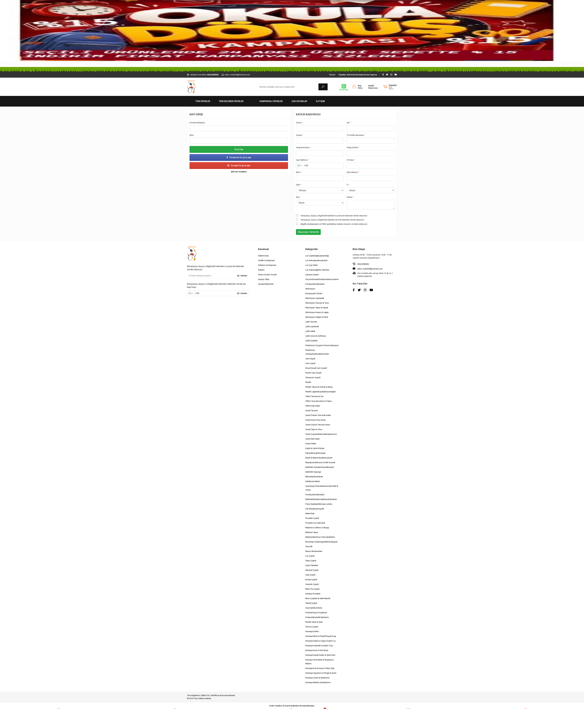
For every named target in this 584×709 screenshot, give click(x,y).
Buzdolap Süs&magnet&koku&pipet (321, 542)
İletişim (332, 75)
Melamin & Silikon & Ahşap (317, 527)
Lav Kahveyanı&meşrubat (316, 260)
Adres (350, 197)
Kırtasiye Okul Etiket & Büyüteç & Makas (319, 662)
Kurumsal (263, 249)
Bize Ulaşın (359, 249)
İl (348, 185)
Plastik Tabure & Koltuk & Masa (319, 387)
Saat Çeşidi (310, 575)
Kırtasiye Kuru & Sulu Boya (316, 650)
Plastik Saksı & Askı (314, 622)
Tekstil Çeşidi (311, 603)
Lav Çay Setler (311, 265)
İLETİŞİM (320, 101)
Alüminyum (310, 289)
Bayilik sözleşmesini (309, 224)
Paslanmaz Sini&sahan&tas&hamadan (317, 352)
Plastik (308, 382)
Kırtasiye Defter (312, 631)
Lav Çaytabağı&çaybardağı (317, 256)
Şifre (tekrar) (353, 172)
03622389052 (363, 264)
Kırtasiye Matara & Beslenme (317, 682)
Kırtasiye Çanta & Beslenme (317, 678)
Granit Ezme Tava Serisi (315, 420)
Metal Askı (310, 513)
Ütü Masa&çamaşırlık (314, 509)
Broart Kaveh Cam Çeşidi (316, 368)
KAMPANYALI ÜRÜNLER (271, 101)
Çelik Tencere (311, 322)
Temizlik (309, 546)
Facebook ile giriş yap (240, 157)
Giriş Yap (238, 149)
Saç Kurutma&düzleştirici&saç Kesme (322, 279)
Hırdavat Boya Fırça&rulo (316, 612)
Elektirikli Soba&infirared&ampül (319, 467)
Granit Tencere (311, 410)
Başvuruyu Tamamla (308, 231)
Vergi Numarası (303, 147)
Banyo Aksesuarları (313, 551)
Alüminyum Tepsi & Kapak (316, 307)
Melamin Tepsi (311, 532)
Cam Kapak (310, 358)
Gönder (243, 275)
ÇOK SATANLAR (299, 101)
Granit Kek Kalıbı (312, 439)
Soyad (299, 135)
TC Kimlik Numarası (356, 135)
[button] (390, 87)
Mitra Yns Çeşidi (312, 589)
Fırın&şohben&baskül (314, 284)
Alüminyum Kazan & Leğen (317, 312)
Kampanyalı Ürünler (313, 293)
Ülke (298, 185)
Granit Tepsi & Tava (313, 429)
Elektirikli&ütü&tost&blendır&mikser (321, 499)
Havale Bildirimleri (266, 284)
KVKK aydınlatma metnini (332, 224)
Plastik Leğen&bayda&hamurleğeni (320, 392)
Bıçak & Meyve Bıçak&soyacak (318, 458)
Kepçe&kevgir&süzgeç (315, 453)
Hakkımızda (263, 256)
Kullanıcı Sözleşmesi (267, 265)
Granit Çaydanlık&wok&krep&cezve (321, 434)
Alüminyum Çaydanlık (314, 298)
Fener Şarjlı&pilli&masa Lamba (318, 504)
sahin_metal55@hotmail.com (370, 269)
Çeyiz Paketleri (311, 565)
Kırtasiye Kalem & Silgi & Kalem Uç (320, 641)
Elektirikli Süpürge (313, 472)
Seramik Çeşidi (312, 584)
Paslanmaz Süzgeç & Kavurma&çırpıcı (322, 345)
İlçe (298, 197)
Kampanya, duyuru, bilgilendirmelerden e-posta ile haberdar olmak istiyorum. (334, 216)
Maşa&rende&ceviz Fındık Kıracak (320, 462)
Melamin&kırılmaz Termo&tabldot (320, 537)
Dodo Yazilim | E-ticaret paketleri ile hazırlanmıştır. (292, 706)
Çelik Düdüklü (311, 341)
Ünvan (299, 122)
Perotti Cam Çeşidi (313, 373)
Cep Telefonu (302, 160)
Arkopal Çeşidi (311, 570)
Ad (349, 122)
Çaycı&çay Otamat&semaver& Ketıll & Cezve (321, 488)
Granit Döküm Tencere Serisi (317, 425)
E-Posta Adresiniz (197, 122)
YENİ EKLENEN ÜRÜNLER (231, 101)
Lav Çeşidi (310, 556)
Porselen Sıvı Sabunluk (315, 523)
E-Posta (351, 160)
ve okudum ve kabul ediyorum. (334, 224)
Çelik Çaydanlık (312, 326)
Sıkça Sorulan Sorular (267, 274)
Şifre (191, 135)
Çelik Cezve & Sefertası (315, 336)
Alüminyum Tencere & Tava (317, 303)
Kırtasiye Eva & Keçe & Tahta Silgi (319, 668)
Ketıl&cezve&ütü (312, 481)
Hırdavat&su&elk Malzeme (317, 617)
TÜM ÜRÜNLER (202, 101)
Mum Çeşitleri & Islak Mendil (317, 598)
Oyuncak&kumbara (313, 608)
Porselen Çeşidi (312, 518)
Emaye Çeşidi (311, 579)
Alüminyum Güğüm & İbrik (316, 317)
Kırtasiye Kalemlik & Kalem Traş (319, 645)
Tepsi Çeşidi (310, 560)
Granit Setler (310, 443)
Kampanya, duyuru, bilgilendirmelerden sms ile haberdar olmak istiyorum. (333, 220)
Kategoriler (311, 249)
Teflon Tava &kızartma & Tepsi (318, 401)
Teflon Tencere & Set (314, 396)
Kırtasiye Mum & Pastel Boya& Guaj (320, 636)
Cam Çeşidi (310, 363)
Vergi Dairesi (353, 147)
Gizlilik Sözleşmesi (266, 260)
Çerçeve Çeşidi (312, 274)
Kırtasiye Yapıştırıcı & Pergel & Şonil (320, 673)
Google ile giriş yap (240, 165)
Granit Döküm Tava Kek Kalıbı (318, 415)
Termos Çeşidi (311, 627)
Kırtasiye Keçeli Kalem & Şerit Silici (320, 655)
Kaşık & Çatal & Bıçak (314, 448)
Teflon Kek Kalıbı (312, 406)
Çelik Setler (310, 331)
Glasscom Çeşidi (312, 377)
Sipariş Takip (263, 279)
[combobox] (299, 165)
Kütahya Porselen (312, 594)
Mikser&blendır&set (314, 476)
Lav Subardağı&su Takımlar (317, 270)
